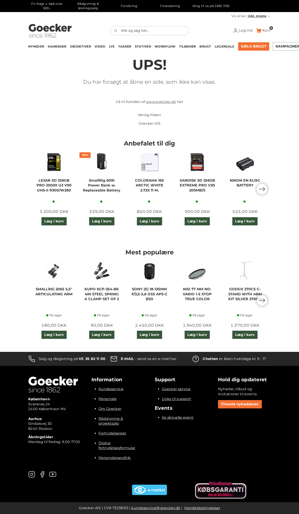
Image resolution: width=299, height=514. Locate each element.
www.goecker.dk (161, 102)
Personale (107, 399)
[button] (251, 16)
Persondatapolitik (114, 458)
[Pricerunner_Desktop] (220, 490)
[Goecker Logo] (50, 30)
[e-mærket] (149, 490)
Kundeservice (110, 389)
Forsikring (129, 6)
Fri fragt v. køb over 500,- (47, 6)
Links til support (176, 399)
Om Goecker (109, 409)
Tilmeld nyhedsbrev (240, 404)
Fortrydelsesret (112, 433)
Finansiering (170, 6)
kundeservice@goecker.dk (155, 508)
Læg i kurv (54, 221)
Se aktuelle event (177, 417)
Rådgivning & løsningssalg (88, 6)
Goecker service (176, 389)
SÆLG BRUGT (253, 46)
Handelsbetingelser (202, 508)
